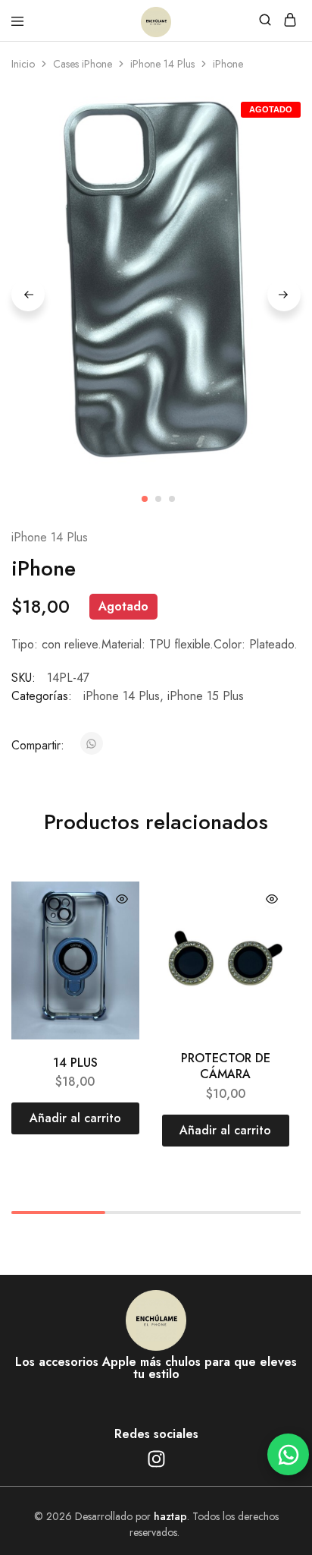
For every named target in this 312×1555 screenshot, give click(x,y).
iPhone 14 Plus (162, 63)
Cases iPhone (82, 63)
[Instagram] (156, 1459)
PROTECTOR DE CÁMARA (225, 1066)
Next (284, 294)
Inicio (23, 63)
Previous (28, 294)
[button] (75, 1118)
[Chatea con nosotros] (288, 1454)
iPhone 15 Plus (205, 696)
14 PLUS (75, 1062)
